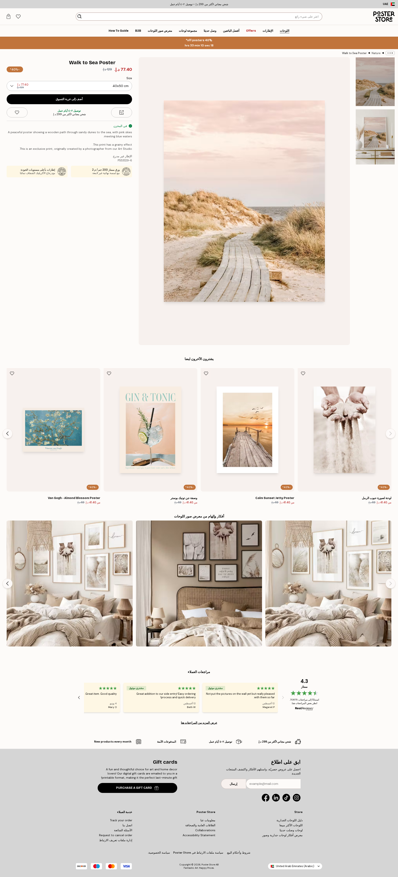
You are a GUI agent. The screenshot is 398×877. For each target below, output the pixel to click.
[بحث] (79, 16)
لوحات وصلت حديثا (291, 830)
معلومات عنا (207, 820)
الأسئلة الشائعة (123, 830)
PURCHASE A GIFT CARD (134, 788)
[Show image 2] (375, 136)
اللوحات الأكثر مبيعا (291, 825)
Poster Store (208, 864)
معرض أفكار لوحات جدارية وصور (282, 835)
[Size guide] (121, 112)
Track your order (121, 820)
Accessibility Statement (199, 835)
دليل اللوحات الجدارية (290, 820)
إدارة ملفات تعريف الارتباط (115, 840)
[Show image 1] (375, 81)
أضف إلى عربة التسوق (69, 99)
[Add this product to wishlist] (17, 112)
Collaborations (205, 830)
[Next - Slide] (7, 433)
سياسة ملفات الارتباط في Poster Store (198, 852)
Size (129, 78)
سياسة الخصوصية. (159, 852)
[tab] (18, 16)
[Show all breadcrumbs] (390, 53)
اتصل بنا (127, 825)
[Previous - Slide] (391, 433)
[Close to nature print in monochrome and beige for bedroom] (199, 583)
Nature (376, 53)
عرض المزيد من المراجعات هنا (199, 723)
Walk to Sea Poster (354, 53)
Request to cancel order (115, 835)
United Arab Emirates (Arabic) (295, 866)
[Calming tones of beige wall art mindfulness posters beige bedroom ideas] (70, 583)
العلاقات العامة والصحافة (200, 825)
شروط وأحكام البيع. (238, 852)
